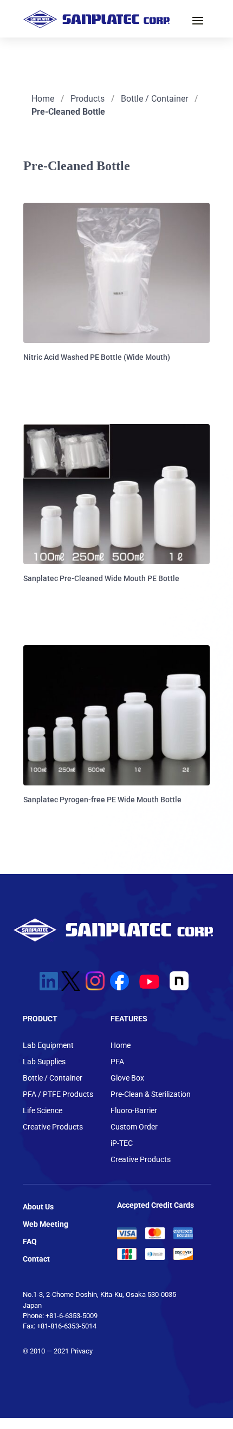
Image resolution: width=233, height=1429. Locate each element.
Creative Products (53, 1127)
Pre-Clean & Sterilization (151, 1094)
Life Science (42, 1111)
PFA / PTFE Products (58, 1094)
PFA (117, 1062)
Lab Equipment (48, 1045)
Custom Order (134, 1127)
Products (87, 98)
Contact (36, 1259)
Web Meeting (45, 1224)
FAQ (30, 1241)
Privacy (81, 1351)
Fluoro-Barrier (134, 1111)
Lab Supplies (44, 1062)
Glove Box (127, 1078)
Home (42, 98)
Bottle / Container (154, 98)
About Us (38, 1206)
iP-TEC (122, 1143)
